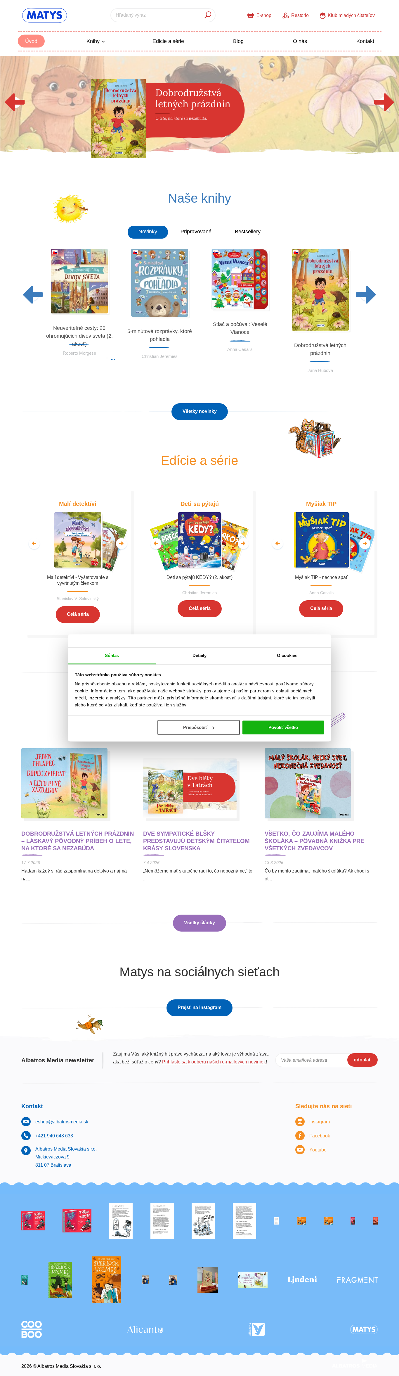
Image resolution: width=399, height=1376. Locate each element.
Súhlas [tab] (112, 655)
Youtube (318, 1149)
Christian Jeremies (160, 356)
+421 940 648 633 (54, 1135)
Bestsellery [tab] (248, 231)
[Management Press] (244, 1221)
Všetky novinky (200, 411)
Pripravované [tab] (196, 231)
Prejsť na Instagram (199, 1007)
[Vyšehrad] (301, 1221)
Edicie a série (168, 41)
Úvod (31, 41)
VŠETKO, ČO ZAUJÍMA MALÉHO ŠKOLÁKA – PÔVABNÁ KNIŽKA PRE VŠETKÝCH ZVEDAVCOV (314, 840)
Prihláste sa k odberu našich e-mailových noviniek (214, 1061)
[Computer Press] (203, 1221)
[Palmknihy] (145, 1280)
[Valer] (208, 1280)
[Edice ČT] (60, 1280)
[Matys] (363, 1329)
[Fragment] (357, 1280)
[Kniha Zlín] (276, 1221)
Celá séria (78, 614)
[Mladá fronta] (253, 1280)
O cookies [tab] (287, 655)
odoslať (362, 1059)
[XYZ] (77, 1221)
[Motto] (33, 1221)
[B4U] (353, 1221)
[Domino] (162, 1221)
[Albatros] (256, 1329)
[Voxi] (120, 1221)
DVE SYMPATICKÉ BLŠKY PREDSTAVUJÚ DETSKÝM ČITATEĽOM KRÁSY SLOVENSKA (196, 840)
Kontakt (365, 41)
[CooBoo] (32, 1329)
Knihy (93, 41)
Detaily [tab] (199, 655)
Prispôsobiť (195, 727)
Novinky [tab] (147, 231)
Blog (238, 41)
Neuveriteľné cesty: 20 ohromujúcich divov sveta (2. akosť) (79, 336)
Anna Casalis (240, 349)
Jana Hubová (320, 370)
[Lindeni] (302, 1280)
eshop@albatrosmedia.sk (61, 1121)
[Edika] (25, 1280)
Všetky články (199, 922)
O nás (300, 41)
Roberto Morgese (79, 353)
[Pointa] (173, 1280)
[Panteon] (106, 1280)
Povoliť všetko (283, 727)
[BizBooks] (328, 1221)
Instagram (319, 1121)
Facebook (319, 1135)
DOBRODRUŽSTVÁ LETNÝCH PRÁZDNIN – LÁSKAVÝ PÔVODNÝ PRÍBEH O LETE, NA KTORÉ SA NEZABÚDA (77, 840)
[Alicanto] (145, 1329)
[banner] (44, 15)
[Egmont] (375, 1221)
